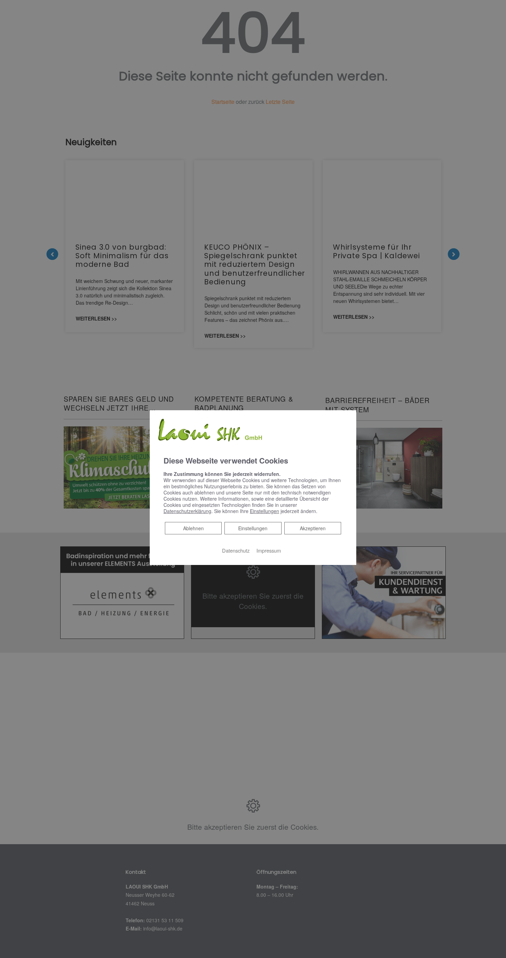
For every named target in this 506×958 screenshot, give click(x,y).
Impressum (268, 550)
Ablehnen (193, 528)
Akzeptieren (313, 528)
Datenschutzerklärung (187, 511)
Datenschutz (236, 550)
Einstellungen (252, 528)
